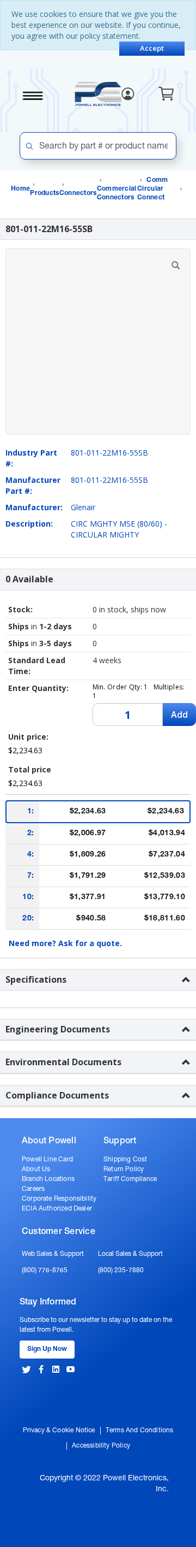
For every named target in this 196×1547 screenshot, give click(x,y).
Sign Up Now (47, 1349)
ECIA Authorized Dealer (57, 1209)
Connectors (78, 193)
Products (44, 193)
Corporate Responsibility (59, 1199)
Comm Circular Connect (152, 189)
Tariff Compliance (130, 1179)
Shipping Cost (125, 1159)
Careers (33, 1189)
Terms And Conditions (140, 1430)
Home (20, 189)
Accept (152, 48)
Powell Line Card (47, 1159)
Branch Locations (48, 1179)
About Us (36, 1169)
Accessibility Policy (101, 1446)
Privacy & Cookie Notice (59, 1430)
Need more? (65, 943)
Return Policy (123, 1169)
